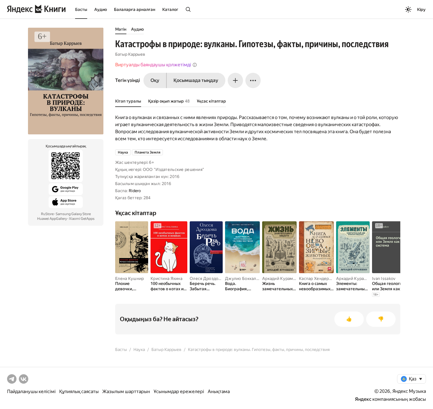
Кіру (421, 9)
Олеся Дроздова (206, 278)
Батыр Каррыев (130, 54)
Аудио (100, 9)
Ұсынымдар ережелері (178, 391)
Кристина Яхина (166, 278)
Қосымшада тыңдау (195, 80)
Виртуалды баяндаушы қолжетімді (153, 64)
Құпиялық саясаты (79, 391)
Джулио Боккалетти (245, 278)
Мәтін (120, 29)
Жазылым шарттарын (126, 391)
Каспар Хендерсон (317, 278)
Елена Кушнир (129, 278)
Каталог (170, 9)
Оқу (155, 80)
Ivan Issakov (383, 278)
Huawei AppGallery (52, 219)
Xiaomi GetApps (82, 219)
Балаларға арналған (134, 9)
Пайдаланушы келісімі (31, 391)
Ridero (135, 190)
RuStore (47, 214)
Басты (81, 9)
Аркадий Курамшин (281, 278)
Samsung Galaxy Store (73, 214)
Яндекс (363, 399)
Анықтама (219, 391)
